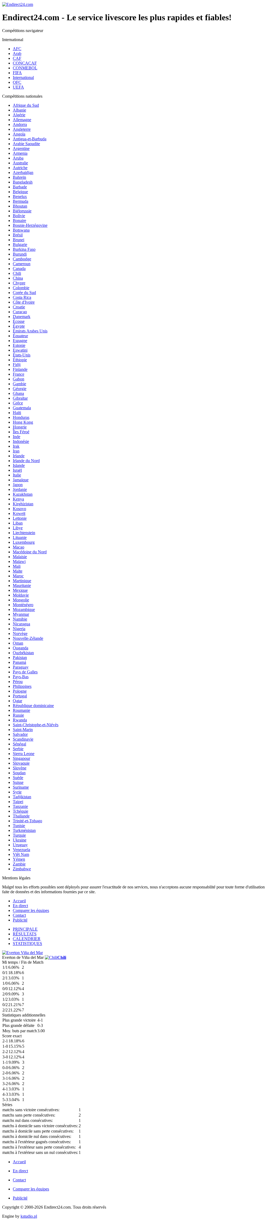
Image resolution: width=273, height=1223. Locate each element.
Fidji (17, 364)
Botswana (21, 230)
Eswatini (20, 350)
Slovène (19, 768)
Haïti (17, 412)
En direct (20, 905)
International (23, 77)
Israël (17, 470)
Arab (17, 53)
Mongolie (21, 600)
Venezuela (21, 849)
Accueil (19, 901)
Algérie (19, 115)
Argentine (21, 148)
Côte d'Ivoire (24, 302)
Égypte (19, 326)
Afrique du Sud (26, 105)
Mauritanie (22, 585)
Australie (20, 163)
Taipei (18, 801)
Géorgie (19, 388)
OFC (17, 82)
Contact (19, 915)
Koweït (19, 513)
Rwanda (20, 720)
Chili (17, 273)
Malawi (19, 561)
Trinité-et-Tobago (27, 821)
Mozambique (24, 609)
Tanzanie (20, 806)
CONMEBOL (25, 68)
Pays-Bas (21, 676)
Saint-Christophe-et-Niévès (35, 724)
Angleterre (22, 129)
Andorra (20, 124)
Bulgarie (20, 244)
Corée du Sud (24, 292)
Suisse (18, 782)
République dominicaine (33, 705)
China (18, 278)
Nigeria (19, 628)
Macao (18, 547)
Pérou (18, 681)
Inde (16, 436)
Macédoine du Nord (30, 552)
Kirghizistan (23, 504)
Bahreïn (19, 177)
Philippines (22, 686)
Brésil (18, 235)
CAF (17, 58)
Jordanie (20, 489)
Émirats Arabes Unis (30, 331)
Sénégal (19, 744)
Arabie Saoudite (26, 143)
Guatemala (22, 408)
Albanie (19, 110)
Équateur (20, 335)
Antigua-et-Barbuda (29, 139)
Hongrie (20, 427)
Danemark (21, 316)
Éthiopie (20, 360)
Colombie (21, 287)
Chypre (19, 283)
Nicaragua (21, 624)
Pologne (20, 691)
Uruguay (20, 845)
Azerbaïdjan (23, 172)
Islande (19, 465)
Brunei (18, 239)
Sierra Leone (23, 753)
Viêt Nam (21, 854)
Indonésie (21, 441)
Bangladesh (23, 182)
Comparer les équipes (31, 910)
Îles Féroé (21, 432)
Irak (16, 446)
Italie (17, 475)
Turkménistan (24, 830)
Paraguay (21, 667)
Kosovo (19, 508)
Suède (18, 777)
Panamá (19, 662)
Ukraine (19, 840)
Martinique (22, 580)
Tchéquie (20, 811)
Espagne (20, 340)
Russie (18, 715)
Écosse (19, 321)
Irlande (19, 456)
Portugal (20, 696)
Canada (19, 268)
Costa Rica (22, 297)
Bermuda (20, 201)
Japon (18, 484)
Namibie (20, 619)
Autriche (20, 167)
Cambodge (22, 259)
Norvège (20, 633)
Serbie (18, 748)
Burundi (20, 254)
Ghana (18, 393)
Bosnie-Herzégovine (30, 225)
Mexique (20, 590)
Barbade (20, 187)
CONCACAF (25, 63)
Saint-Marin (23, 729)
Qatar (17, 700)
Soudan (19, 773)
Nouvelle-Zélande (28, 638)
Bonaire (19, 220)
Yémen (19, 859)
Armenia (20, 153)
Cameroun (21, 263)
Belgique (20, 191)
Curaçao (20, 311)
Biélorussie (22, 211)
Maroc (18, 576)
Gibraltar (20, 398)
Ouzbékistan (23, 652)
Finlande (20, 369)
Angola (19, 134)
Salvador (20, 734)
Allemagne (22, 119)
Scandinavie (23, 739)
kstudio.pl (29, 1216)
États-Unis (21, 355)
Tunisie (19, 825)
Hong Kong (23, 422)
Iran (16, 451)
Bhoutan (20, 206)
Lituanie (20, 537)
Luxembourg (24, 542)
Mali (17, 566)
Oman (18, 643)
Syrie (17, 792)
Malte (17, 571)
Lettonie (20, 518)
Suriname (21, 787)
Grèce (18, 403)
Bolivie (19, 215)
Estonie (19, 345)
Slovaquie (21, 763)
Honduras (21, 417)
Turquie (19, 835)
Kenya (18, 499)
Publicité (20, 920)
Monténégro (23, 604)
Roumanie (21, 710)
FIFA (17, 72)
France (18, 374)
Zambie (19, 864)
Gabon (18, 379)
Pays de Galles (25, 672)
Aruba (18, 158)
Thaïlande (21, 816)
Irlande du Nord (26, 460)
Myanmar (21, 614)
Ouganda (20, 648)
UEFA (18, 87)
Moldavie (21, 595)
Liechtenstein (24, 532)
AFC (17, 48)
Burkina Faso (24, 249)
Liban (18, 523)
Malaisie (20, 556)
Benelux (20, 196)
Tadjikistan (22, 797)
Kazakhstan (23, 494)
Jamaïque (21, 480)
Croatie (19, 307)
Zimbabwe (22, 869)
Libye (18, 528)
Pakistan (20, 657)
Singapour (21, 758)
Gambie (19, 384)
